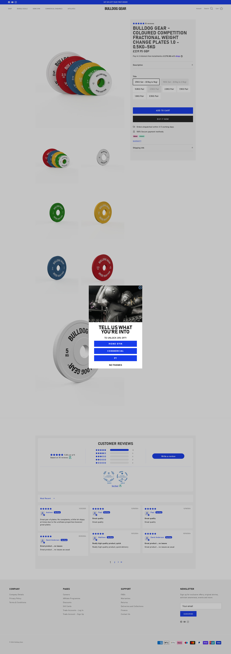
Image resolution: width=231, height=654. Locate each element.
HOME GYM (115, 343)
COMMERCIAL (115, 351)
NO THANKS (115, 365)
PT (115, 358)
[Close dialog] (140, 287)
